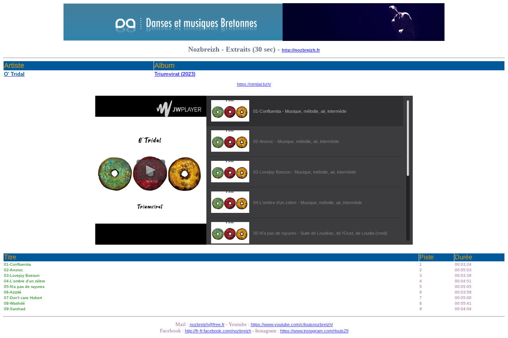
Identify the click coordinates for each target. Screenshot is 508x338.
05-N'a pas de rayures (24, 286)
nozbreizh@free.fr (207, 324)
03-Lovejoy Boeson (22, 275)
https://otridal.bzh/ (254, 84)
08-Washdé (14, 303)
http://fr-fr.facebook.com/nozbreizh (218, 330)
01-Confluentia (17, 264)
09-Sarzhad (14, 309)
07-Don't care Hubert (23, 298)
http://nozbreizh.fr (301, 50)
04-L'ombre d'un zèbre (24, 281)
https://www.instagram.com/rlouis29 (314, 330)
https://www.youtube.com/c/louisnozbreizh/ (292, 324)
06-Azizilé (12, 292)
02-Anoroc (13, 270)
